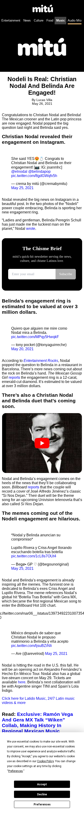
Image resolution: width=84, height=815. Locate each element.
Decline (42, 794)
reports (14, 377)
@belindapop (39, 171)
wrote (30, 229)
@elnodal (19, 171)
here (21, 682)
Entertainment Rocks (41, 361)
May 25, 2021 (22, 188)
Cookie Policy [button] (45, 761)
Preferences (42, 804)
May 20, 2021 (22, 349)
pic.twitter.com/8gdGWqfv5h (34, 176)
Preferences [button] (15, 771)
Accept (42, 784)
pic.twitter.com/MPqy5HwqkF (35, 337)
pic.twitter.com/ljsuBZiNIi (31, 646)
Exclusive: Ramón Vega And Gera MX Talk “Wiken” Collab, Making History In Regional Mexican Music (37, 722)
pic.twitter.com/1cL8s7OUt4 (33, 556)
